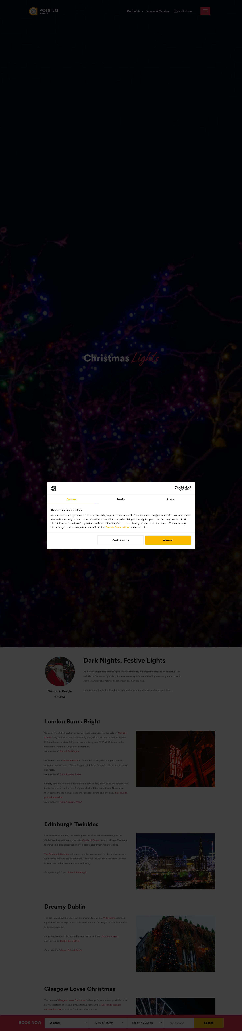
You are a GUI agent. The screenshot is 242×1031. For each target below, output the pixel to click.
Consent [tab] (72, 499)
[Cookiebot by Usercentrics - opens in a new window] (177, 488)
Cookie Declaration (117, 527)
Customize (118, 540)
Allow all (168, 540)
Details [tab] (121, 499)
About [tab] (170, 499)
